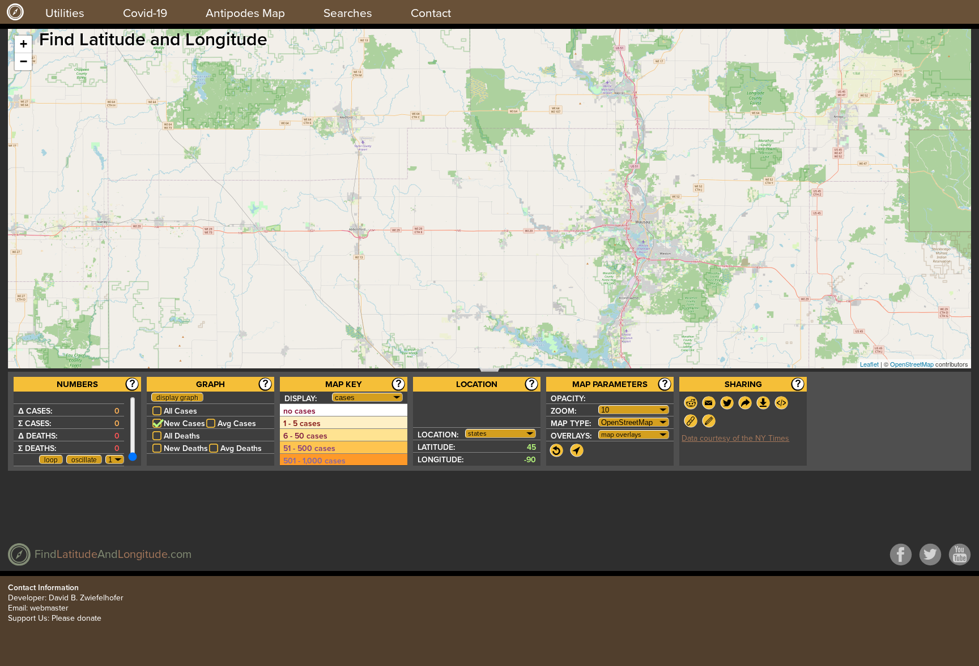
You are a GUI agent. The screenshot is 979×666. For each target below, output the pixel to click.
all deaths (182, 436)
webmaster (49, 608)
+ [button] (23, 44)
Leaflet (869, 363)
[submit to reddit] (690, 403)
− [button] (23, 61)
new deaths (186, 448)
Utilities (64, 13)
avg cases (237, 423)
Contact (431, 13)
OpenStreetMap (912, 363)
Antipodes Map (245, 13)
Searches (348, 13)
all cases (180, 411)
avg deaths (241, 448)
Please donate (76, 618)
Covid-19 (145, 13)
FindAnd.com (113, 554)
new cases (184, 423)
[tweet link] (727, 403)
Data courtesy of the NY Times (735, 438)
